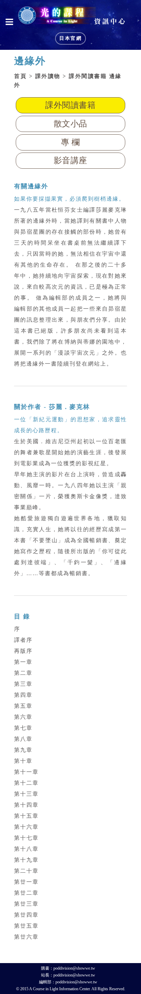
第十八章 (26, 849)
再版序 (23, 651)
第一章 (23, 662)
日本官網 (70, 38)
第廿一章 (26, 882)
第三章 (23, 684)
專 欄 (70, 142)
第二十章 (26, 871)
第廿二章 (26, 893)
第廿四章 (26, 915)
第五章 (23, 706)
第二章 (23, 673)
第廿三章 (26, 904)
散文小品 (70, 123)
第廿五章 (26, 926)
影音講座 (70, 160)
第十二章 (26, 783)
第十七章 (26, 838)
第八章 (23, 739)
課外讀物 (48, 76)
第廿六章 (26, 937)
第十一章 (26, 772)
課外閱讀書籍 (70, 105)
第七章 (23, 728)
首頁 (20, 76)
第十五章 (26, 816)
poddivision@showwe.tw (74, 968)
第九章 (23, 750)
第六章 (23, 717)
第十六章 (26, 827)
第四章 (23, 695)
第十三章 (26, 794)
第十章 (23, 761)
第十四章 (26, 805)
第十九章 (26, 860)
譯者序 (23, 640)
